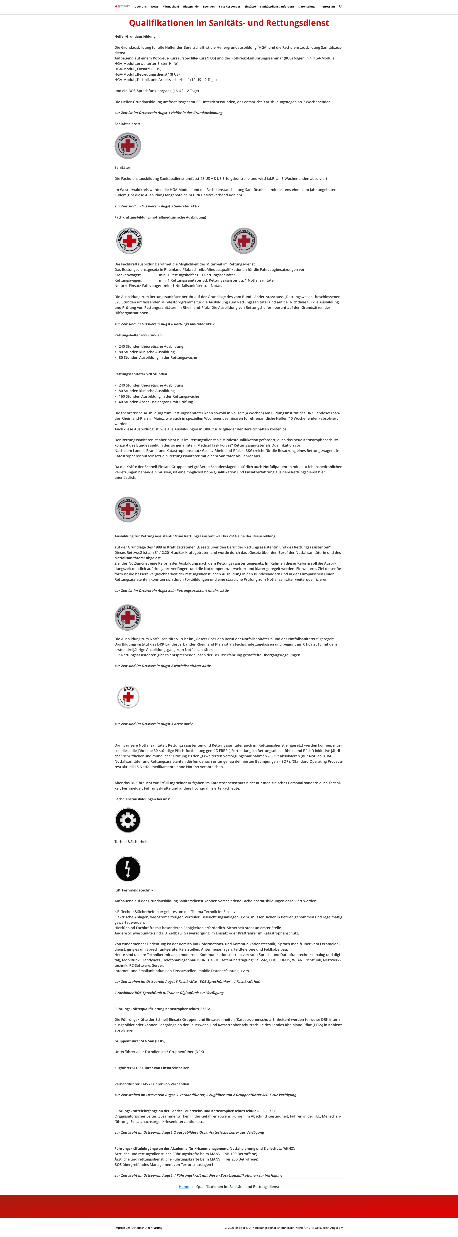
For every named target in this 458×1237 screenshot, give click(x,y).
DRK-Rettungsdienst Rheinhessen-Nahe (276, 1228)
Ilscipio (240, 1228)
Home (184, 1186)
